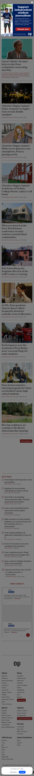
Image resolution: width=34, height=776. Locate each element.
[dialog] (17, 388)
